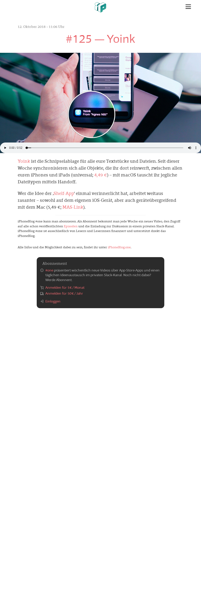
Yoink (24, 161)
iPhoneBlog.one (119, 247)
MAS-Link (72, 207)
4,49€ (100, 175)
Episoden (71, 226)
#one (49, 270)
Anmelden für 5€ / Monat (64, 287)
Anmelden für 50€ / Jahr (64, 293)
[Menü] (188, 7)
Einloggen (52, 301)
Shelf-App (64, 193)
